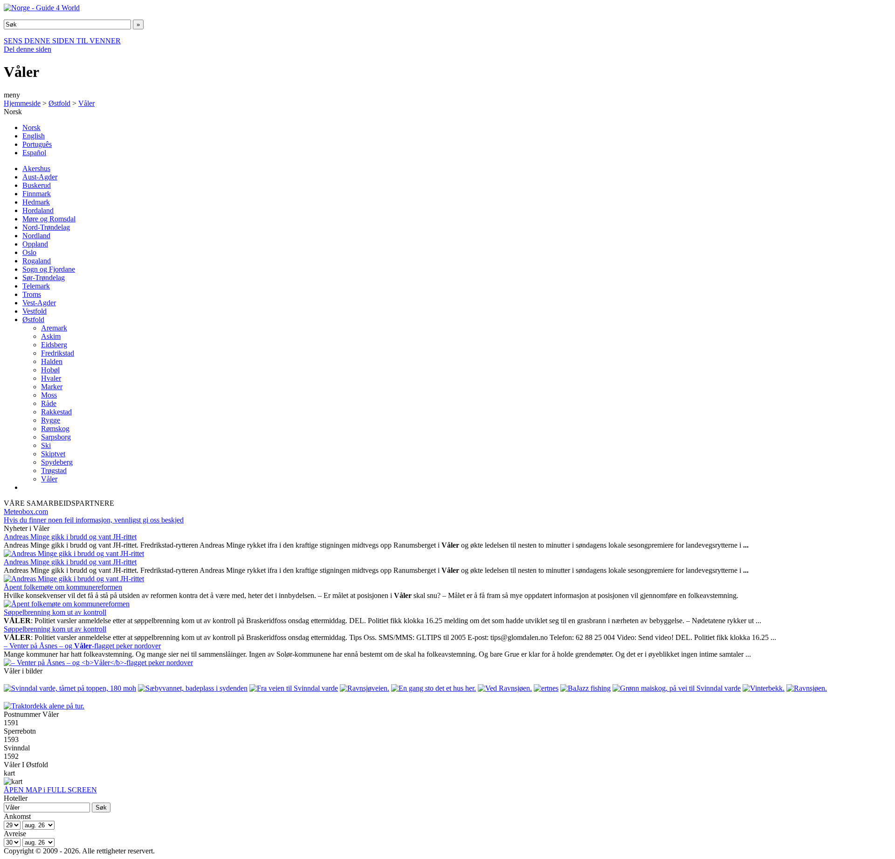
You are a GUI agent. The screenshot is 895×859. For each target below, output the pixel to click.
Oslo (29, 252)
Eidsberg (54, 345)
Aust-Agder (39, 177)
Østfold (59, 103)
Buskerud (36, 185)
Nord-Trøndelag (46, 227)
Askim (51, 336)
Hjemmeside (22, 103)
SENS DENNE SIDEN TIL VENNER (62, 41)
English (33, 136)
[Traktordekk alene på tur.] (44, 706)
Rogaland (36, 261)
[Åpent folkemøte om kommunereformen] (67, 604)
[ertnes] (546, 688)
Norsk (31, 127)
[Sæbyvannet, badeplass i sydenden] (193, 688)
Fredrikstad (57, 353)
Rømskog (55, 429)
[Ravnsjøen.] (806, 688)
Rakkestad (56, 412)
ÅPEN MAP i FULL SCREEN (50, 790)
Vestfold (34, 311)
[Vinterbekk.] (764, 688)
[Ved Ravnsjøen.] (505, 688)
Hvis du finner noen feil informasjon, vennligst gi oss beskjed (94, 520)
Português (37, 144)
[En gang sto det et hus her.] (433, 688)
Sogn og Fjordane (48, 269)
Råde (48, 403)
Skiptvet (53, 454)
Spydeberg (57, 462)
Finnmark (36, 194)
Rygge (50, 420)
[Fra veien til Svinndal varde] (293, 688)
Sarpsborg (56, 437)
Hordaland (38, 210)
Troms (31, 294)
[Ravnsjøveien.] (364, 688)
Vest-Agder (39, 303)
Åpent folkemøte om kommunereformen (63, 587)
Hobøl (50, 370)
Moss (49, 395)
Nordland (36, 236)
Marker (51, 387)
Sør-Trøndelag (43, 278)
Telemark (36, 286)
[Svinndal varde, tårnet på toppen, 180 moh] (70, 688)
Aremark (54, 328)
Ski (46, 445)
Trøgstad (54, 470)
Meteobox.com (26, 511)
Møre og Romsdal (49, 219)
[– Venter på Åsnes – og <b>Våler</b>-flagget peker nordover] (98, 663)
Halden (51, 361)
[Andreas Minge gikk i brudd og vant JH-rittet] (74, 553)
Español (34, 153)
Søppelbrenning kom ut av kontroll (55, 612)
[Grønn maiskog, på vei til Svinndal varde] (677, 688)
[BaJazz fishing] (585, 688)
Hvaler (51, 378)
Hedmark (36, 202)
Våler (86, 103)
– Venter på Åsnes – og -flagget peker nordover (82, 646)
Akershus (36, 168)
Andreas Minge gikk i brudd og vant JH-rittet (70, 537)
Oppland (35, 244)
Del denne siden (27, 49)
